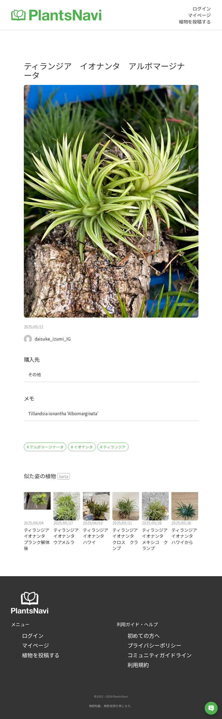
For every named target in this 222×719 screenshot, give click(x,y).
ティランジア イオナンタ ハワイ (96, 536)
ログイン (33, 635)
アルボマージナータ (46, 447)
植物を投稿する (41, 655)
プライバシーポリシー (154, 645)
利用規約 (138, 665)
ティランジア (114, 447)
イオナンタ (83, 447)
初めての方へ (144, 635)
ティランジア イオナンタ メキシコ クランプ (155, 539)
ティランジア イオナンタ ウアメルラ (66, 536)
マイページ (35, 645)
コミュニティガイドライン (160, 655)
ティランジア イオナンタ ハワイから (184, 536)
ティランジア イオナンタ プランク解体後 (37, 539)
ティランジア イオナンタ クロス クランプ (125, 539)
